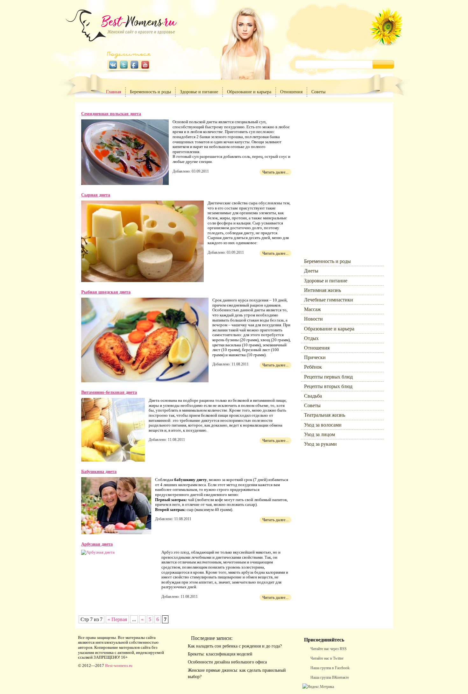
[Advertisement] (339, 175)
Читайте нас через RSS (328, 649)
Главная (113, 91)
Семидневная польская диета (111, 113)
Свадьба (313, 396)
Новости (313, 319)
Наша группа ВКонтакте (329, 677)
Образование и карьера (249, 91)
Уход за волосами (323, 425)
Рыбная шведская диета (106, 292)
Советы (318, 91)
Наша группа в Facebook (330, 668)
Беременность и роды (150, 91)
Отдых (311, 338)
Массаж (312, 309)
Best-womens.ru (118, 665)
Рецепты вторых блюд (328, 386)
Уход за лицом (319, 434)
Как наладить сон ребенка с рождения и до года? (235, 646)
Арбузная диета (97, 544)
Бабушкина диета (99, 471)
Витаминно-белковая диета (109, 392)
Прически (315, 357)
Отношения (291, 91)
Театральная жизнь (324, 415)
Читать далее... (275, 172)
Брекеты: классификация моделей (220, 654)
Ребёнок (313, 367)
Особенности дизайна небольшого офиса (227, 662)
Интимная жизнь (322, 290)
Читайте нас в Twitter (327, 658)
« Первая (117, 619)
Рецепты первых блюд (328, 376)
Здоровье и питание (199, 91)
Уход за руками (320, 444)
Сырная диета (95, 195)
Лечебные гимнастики (328, 299)
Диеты (311, 270)
